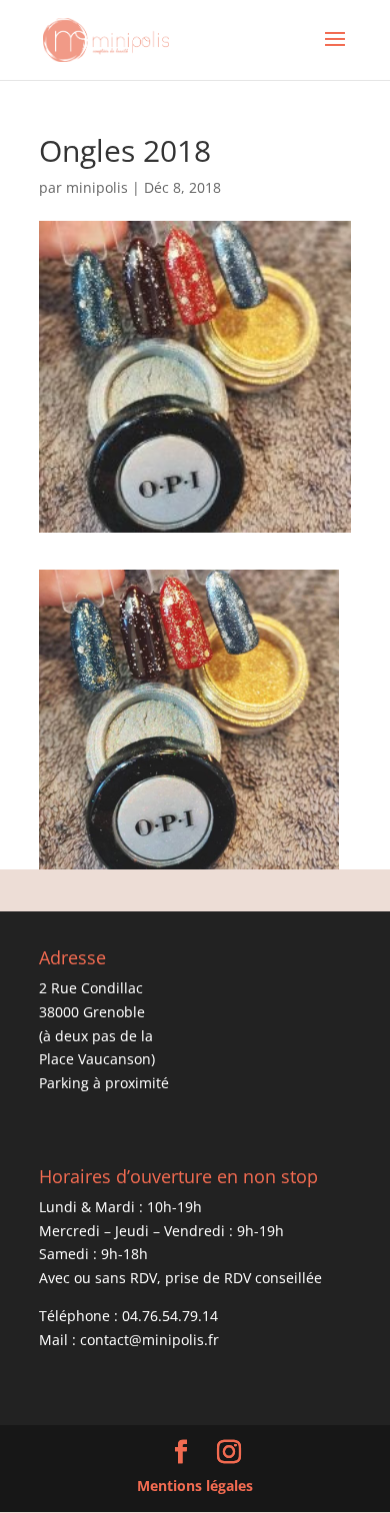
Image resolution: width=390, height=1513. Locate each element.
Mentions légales (195, 1485)
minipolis (97, 187)
